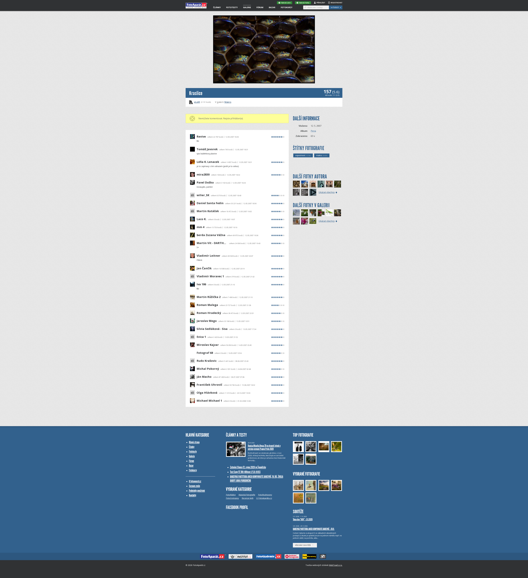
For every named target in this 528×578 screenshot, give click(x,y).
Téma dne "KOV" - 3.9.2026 (303, 519)
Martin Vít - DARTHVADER (212, 243)
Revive (201, 136)
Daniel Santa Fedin (210, 203)
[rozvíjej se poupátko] (321, 212)
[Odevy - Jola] (329, 184)
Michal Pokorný (208, 368)
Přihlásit (321, 3)
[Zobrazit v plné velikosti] (264, 49)
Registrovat (336, 3)
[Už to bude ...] (296, 212)
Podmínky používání (197, 490)
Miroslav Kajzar (208, 344)
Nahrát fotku (304, 3)
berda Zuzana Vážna (211, 235)
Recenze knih (247, 498)
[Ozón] (304, 192)
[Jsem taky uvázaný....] (312, 212)
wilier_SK (203, 195)
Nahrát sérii (285, 3)
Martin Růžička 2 (209, 297)
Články (217, 7)
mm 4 (200, 227)
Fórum (259, 7)
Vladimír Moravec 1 (210, 276)
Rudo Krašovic (207, 360)
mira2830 (203, 174)
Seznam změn (194, 486)
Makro (227, 102)
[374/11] (312, 184)
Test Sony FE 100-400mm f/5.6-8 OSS (245, 472)
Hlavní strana (194, 442)
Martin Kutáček (208, 211)
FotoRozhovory (265, 494)
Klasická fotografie (247, 494)
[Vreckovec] (337, 184)
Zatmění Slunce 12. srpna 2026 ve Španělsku (248, 467)
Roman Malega (207, 305)
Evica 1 (201, 337)
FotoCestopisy (232, 498)
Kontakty (192, 495)
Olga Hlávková (207, 392)
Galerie (247, 7)
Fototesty (232, 7)
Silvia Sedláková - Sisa (212, 329)
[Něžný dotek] (312, 221)
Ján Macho (204, 376)
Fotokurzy (286, 7)
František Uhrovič (209, 384)
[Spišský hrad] (304, 184)
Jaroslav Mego (207, 321)
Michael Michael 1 (209, 400)
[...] (312, 192)
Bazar (272, 7)
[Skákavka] (304, 221)
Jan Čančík (204, 268)
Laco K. (201, 219)
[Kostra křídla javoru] (337, 212)
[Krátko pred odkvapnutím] (321, 184)
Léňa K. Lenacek (208, 162)
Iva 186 (201, 284)
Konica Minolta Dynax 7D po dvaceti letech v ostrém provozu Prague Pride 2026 (264, 447)
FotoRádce (231, 494)
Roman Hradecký (209, 313)
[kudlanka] (329, 212)
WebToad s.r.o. (335, 565)
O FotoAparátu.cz (264, 498)
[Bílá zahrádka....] (304, 212)
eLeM (197, 102)
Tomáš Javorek (207, 149)
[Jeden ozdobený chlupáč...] (296, 221)
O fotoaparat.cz (195, 481)
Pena (313, 130)
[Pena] (296, 184)
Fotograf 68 (205, 352)
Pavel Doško (205, 182)
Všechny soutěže (303, 545)
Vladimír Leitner (208, 255)
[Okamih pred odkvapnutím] (296, 192)
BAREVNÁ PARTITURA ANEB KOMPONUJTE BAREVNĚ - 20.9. (313, 529)
